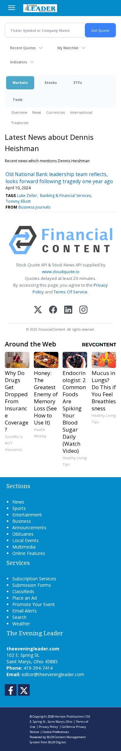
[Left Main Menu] (11, 8)
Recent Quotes (22, 47)
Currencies (55, 112)
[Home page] (40, 8)
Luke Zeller (27, 195)
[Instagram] (83, 310)
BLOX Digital (57, 742)
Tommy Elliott (18, 201)
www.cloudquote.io (60, 271)
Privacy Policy (48, 727)
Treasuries (19, 122)
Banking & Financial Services (65, 195)
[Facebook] (53, 310)
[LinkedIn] (68, 310)
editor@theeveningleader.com (53, 674)
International (81, 112)
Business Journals (34, 207)
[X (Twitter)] (38, 310)
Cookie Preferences (56, 732)
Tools (18, 99)
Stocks (51, 82)
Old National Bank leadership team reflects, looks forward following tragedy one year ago (59, 178)
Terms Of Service (70, 292)
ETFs (78, 82)
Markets (20, 82)
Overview (19, 112)
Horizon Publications (70, 716)
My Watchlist (67, 47)
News (36, 112)
